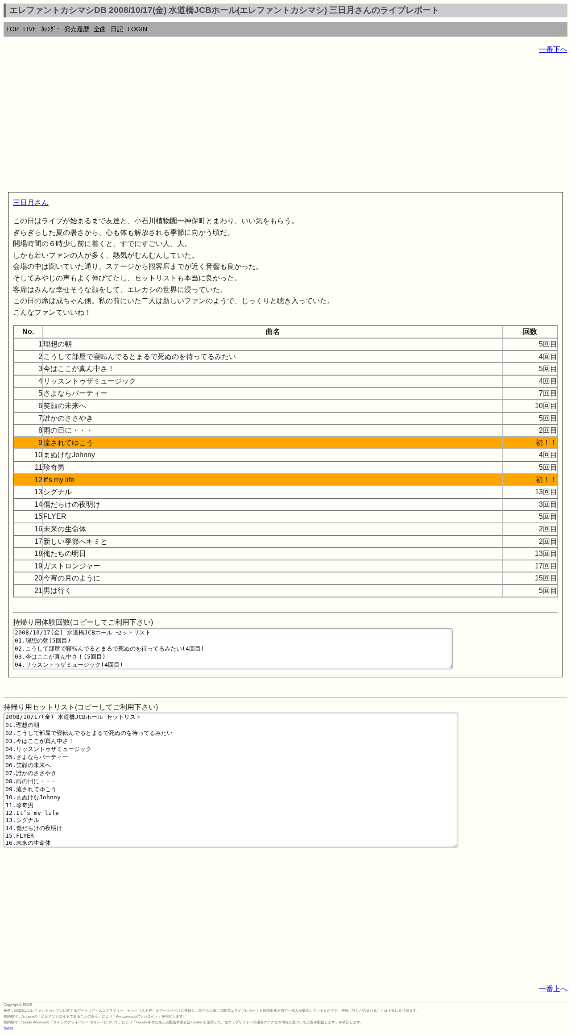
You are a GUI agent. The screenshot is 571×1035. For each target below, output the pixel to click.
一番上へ (553, 989)
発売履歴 (76, 29)
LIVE (30, 29)
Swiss (8, 1028)
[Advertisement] (271, 125)
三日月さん (31, 202)
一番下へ (553, 49)
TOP (12, 29)
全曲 (100, 29)
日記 (117, 29)
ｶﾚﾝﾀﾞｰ (50, 29)
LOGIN (137, 29)
